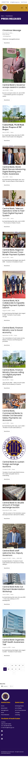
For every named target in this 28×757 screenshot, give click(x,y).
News (11, 90)
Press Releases (5, 714)
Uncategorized (7, 36)
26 (19, 665)
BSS (21, 558)
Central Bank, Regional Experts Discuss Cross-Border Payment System (14, 252)
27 (23, 665)
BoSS (18, 558)
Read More (7, 43)
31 (15, 669)
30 (12, 669)
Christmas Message (12, 30)
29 (8, 669)
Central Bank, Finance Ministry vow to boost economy (13, 330)
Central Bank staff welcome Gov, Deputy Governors (13, 553)
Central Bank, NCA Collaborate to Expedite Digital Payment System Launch (14, 304)
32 (19, 669)
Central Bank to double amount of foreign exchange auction (13, 505)
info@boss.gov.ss (15, 2)
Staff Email (24, 2)
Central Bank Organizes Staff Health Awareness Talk (13, 642)
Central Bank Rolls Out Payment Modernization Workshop (14, 589)
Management (4, 710)
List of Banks (18, 708)
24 (12, 665)
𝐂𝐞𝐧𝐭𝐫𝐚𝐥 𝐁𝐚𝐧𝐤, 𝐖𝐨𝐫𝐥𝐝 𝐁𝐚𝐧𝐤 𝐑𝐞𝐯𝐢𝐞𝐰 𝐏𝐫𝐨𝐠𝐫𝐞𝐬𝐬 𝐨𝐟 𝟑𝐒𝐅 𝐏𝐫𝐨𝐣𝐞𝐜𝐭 (13, 127)
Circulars (17, 712)
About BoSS (4, 708)
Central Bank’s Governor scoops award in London (14, 86)
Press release (6, 34)
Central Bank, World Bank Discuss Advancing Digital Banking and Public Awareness (14, 170)
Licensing (17, 714)
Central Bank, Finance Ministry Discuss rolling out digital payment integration (13, 373)
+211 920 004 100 (7, 725)
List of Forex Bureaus (20, 710)
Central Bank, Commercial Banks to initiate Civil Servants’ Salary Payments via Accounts (13, 416)
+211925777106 (5, 2)
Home (2, 16)
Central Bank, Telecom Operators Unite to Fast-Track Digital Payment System (14, 212)
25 (15, 665)
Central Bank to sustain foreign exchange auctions (13, 464)
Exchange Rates (19, 706)
